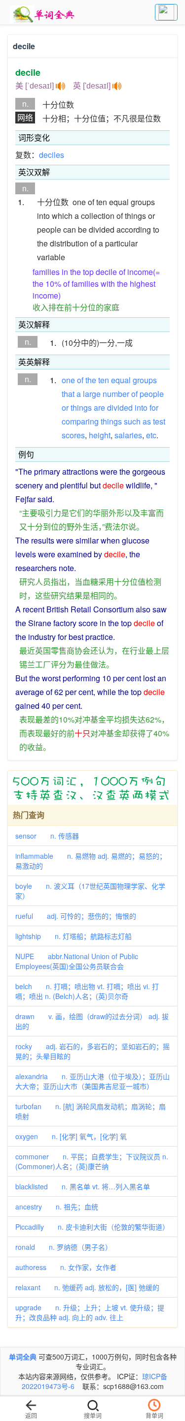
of (80, 380)
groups (145, 380)
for (153, 407)
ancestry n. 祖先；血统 (56, 1206)
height (100, 435)
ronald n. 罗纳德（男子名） (63, 1247)
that (68, 393)
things (81, 407)
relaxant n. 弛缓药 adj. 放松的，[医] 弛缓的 (87, 1287)
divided (120, 407)
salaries (128, 435)
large (92, 393)
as (147, 421)
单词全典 (23, 1356)
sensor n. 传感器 (47, 836)
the (90, 380)
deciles (51, 154)
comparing (80, 421)
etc (151, 435)
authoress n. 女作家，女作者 (65, 1267)
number (116, 393)
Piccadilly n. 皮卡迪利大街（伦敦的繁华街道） (92, 1227)
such (132, 421)
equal (121, 380)
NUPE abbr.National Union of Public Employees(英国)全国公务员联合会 (76, 961)
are (99, 407)
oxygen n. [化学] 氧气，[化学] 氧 (71, 1136)
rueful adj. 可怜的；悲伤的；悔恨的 (75, 916)
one (68, 380)
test (159, 421)
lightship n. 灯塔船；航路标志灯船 (73, 936)
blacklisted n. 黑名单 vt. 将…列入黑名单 (82, 1186)
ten (103, 380)
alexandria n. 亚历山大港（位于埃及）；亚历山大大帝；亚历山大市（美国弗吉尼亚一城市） (92, 1081)
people (152, 393)
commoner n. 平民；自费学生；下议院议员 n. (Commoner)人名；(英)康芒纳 (91, 1161)
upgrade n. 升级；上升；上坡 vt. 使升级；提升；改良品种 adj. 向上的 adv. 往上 (89, 1312)
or (65, 407)
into (141, 407)
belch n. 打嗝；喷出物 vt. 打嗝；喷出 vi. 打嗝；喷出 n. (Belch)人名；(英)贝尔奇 (87, 991)
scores (73, 435)
